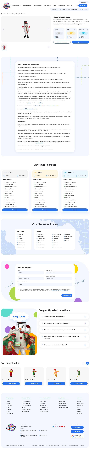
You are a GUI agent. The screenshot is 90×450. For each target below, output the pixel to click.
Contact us (69, 6)
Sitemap (82, 445)
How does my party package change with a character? (59, 330)
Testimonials (80, 405)
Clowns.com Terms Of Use (38, 445)
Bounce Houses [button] (37, 6)
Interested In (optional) (22, 282)
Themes (8, 411)
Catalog (79, 409)
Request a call (77, 427)
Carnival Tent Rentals (63, 407)
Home (4, 14)
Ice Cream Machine (26, 409)
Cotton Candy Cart (26, 401)
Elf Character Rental (30, 380)
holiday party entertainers (30, 109)
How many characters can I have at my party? (57, 323)
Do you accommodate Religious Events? (55, 345)
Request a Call (83, 6)
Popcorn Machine (26, 403)
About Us (79, 401)
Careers (79, 411)
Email (19, 276)
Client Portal (83, 2)
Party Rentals (62, 398)
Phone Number (49, 270)
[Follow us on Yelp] (65, 427)
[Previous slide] (3, 29)
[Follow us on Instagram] (56, 427)
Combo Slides (43, 401)
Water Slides (43, 405)
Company (79, 398)
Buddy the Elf (73, 380)
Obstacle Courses (44, 407)
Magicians (9, 403)
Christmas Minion (6, 380)
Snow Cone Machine (26, 405)
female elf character (40, 106)
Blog (78, 407)
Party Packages (9, 398)
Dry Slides (42, 403)
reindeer (40, 103)
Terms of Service (55, 290)
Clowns (8, 401)
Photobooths (62, 401)
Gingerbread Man (52, 380)
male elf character (54, 106)
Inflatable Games (44, 409)
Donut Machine (25, 411)
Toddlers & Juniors (44, 411)
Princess (8, 407)
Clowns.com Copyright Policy (52, 445)
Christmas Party (11, 14)
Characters (9, 405)
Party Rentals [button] (47, 6)
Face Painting (62, 6)
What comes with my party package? (54, 317)
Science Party (10, 413)
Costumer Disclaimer (73, 445)
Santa (29, 103)
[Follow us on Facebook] (53, 427)
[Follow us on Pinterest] (60, 427)
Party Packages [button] (15, 6)
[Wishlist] (77, 5)
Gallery (54, 6)
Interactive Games (63, 405)
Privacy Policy (65, 290)
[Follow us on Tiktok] (58, 427)
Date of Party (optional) (50, 276)
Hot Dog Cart (25, 407)
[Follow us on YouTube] (62, 427)
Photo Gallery (80, 403)
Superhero (9, 409)
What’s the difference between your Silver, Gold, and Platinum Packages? (61, 337)
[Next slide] (48, 29)
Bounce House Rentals (45, 398)
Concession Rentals (27, 6)
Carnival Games (62, 403)
